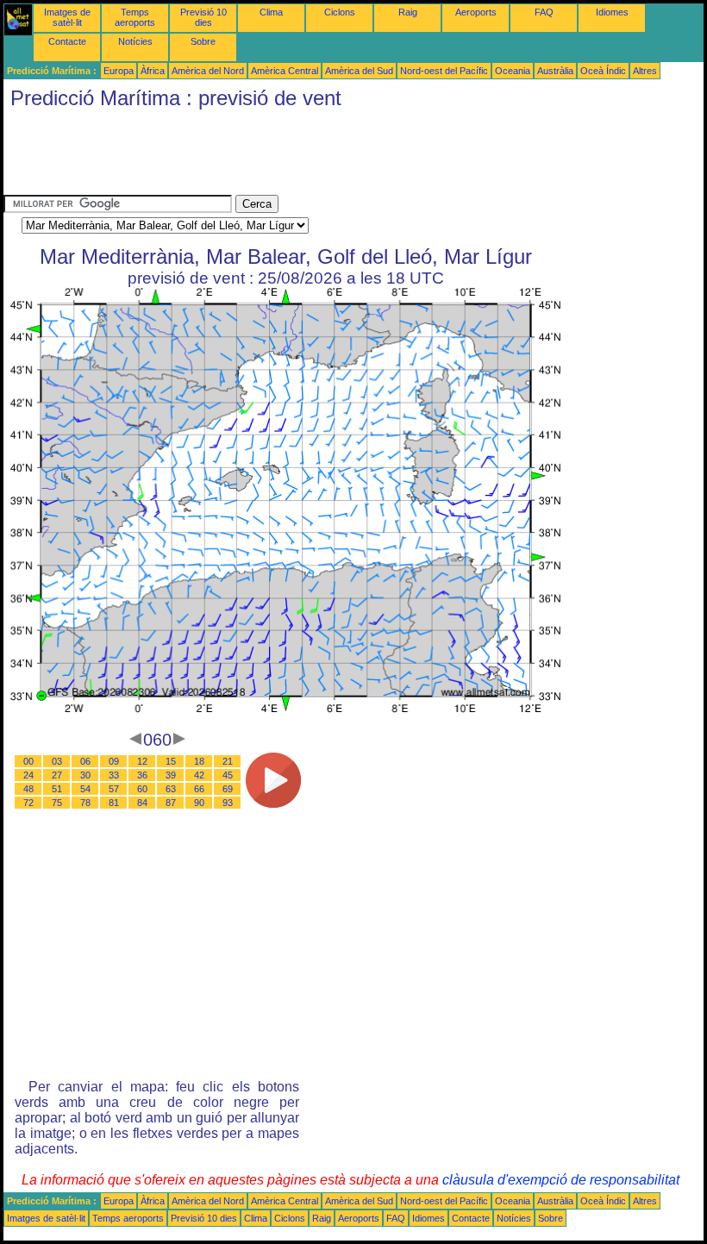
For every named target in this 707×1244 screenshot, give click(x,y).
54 (85, 789)
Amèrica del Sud (359, 71)
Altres (645, 71)
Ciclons (339, 12)
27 (57, 775)
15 (171, 761)
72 (28, 802)
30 (85, 775)
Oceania (512, 71)
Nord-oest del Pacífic (444, 71)
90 (199, 802)
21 (227, 761)
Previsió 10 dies (203, 17)
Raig (407, 12)
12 (142, 761)
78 (85, 802)
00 (28, 761)
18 (199, 761)
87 (171, 802)
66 (199, 789)
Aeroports (476, 12)
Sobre (203, 41)
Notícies (135, 41)
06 (85, 761)
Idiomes (612, 12)
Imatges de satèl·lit (67, 17)
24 (28, 775)
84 (142, 802)
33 (114, 775)
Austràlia (555, 71)
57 (114, 789)
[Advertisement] (317, 156)
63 (171, 789)
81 (114, 802)
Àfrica (153, 71)
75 (57, 802)
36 (142, 775)
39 (171, 775)
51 (57, 789)
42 (199, 775)
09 (114, 761)
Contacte (67, 41)
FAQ (544, 12)
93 (227, 802)
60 (142, 789)
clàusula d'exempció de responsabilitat (560, 1179)
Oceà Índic (603, 71)
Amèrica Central (284, 71)
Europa (118, 71)
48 (28, 789)
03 (57, 761)
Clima (271, 12)
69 (227, 789)
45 (227, 775)
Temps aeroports (135, 17)
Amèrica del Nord (208, 71)
